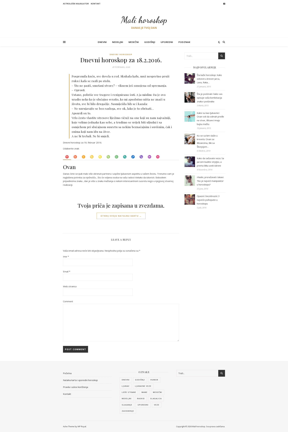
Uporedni (167, 42)
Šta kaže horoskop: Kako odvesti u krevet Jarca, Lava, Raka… (209, 79)
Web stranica (69, 286)
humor (154, 380)
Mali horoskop (144, 19)
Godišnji (149, 42)
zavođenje (128, 411)
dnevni (126, 380)
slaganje (127, 405)
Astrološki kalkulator (76, 3)
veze (156, 405)
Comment (68, 301)
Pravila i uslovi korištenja (75, 387)
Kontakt (95, 3)
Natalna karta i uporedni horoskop (80, 380)
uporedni (143, 405)
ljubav (125, 386)
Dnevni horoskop (121, 54)
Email (66, 271)
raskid (141, 398)
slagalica (156, 398)
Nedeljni (117, 42)
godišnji (140, 380)
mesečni (157, 392)
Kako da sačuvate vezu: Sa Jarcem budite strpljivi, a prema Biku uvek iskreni (210, 162)
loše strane (129, 392)
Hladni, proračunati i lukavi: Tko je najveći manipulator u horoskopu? (210, 181)
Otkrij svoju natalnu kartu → (121, 215)
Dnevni (102, 42)
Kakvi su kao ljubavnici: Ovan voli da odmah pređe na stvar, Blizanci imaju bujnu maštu (210, 118)
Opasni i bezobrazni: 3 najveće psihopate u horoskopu (208, 200)
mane (144, 392)
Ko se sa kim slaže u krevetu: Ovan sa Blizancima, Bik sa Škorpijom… (207, 141)
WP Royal (82, 426)
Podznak (184, 42)
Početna (67, 373)
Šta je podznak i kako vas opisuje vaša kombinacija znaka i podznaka (209, 97)
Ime (66, 256)
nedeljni (127, 398)
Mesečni (134, 42)
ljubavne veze (143, 386)
